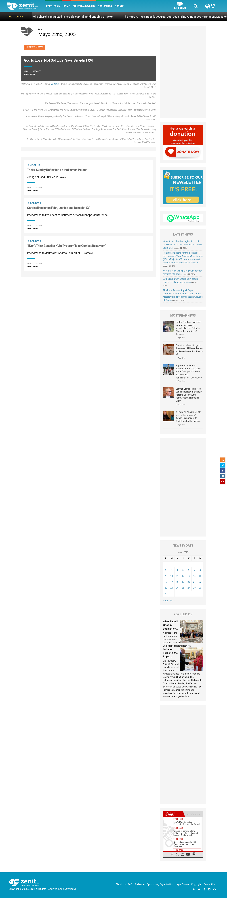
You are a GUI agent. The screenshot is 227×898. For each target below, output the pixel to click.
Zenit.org (54, 84)
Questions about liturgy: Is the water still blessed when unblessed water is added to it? (189, 350)
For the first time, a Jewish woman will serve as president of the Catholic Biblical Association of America (188, 328)
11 (177, 576)
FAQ (130, 884)
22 (200, 582)
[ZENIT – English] (26, 6)
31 (171, 593)
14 (194, 576)
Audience (140, 884)
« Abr (165, 600)
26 (183, 588)
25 (177, 588)
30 (166, 593)
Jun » (172, 600)
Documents (105, 6)
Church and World (84, 6)
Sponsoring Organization (160, 884)
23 (166, 588)
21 (194, 582)
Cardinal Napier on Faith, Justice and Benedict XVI (58, 208)
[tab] (173, 814)
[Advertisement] (88, 293)
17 (171, 582)
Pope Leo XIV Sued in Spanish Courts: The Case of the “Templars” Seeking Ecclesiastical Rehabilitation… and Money (189, 371)
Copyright (196, 884)
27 (188, 588)
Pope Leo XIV (53, 6)
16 (166, 582)
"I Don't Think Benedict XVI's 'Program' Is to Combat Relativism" (66, 246)
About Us (121, 884)
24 (171, 588)
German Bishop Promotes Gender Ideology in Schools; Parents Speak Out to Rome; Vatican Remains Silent (189, 395)
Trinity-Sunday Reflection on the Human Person (57, 170)
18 (177, 582)
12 (183, 576)
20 (188, 582)
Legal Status (182, 884)
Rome (66, 6)
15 (200, 576)
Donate (119, 6)
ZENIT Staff (29, 74)
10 (171, 576)
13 (188, 576)
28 (194, 588)
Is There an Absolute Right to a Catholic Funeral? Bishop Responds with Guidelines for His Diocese (188, 416)
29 (200, 588)
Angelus (34, 165)
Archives (34, 203)
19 (183, 582)
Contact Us (209, 884)
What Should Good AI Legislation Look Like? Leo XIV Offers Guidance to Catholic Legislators (183, 244)
